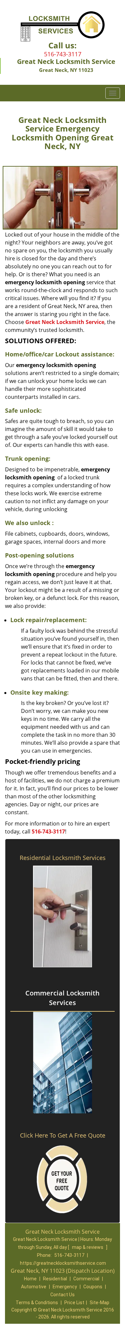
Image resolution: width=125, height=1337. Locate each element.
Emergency (65, 1286)
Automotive (33, 1286)
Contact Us (62, 1294)
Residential (55, 1278)
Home (30, 1278)
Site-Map (99, 1302)
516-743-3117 (62, 54)
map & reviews (88, 1247)
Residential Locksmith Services (63, 858)
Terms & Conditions (37, 1302)
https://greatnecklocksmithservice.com (63, 1263)
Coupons (92, 1286)
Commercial (86, 1278)
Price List (74, 1302)
